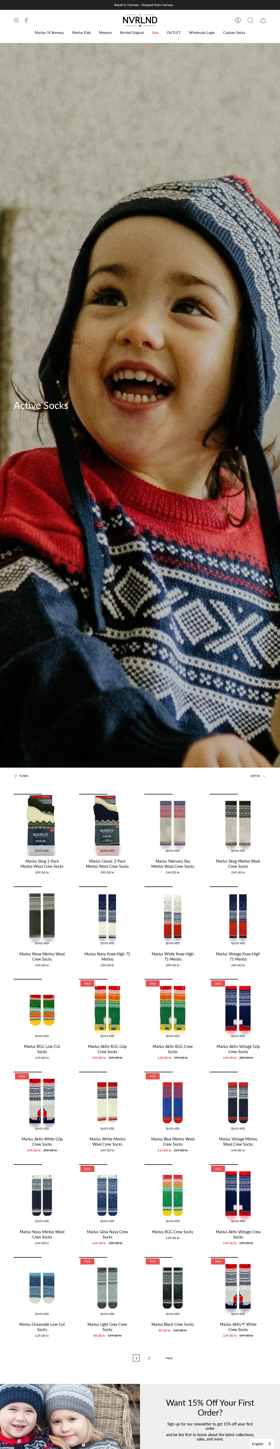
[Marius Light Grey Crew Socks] (107, 1288)
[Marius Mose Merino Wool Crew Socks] (42, 917)
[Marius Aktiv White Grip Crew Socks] (42, 1103)
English (257, 1444)
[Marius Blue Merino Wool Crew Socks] (172, 1103)
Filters (23, 776)
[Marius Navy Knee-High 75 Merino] (107, 917)
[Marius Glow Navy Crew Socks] (107, 1195)
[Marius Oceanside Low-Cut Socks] (42, 1288)
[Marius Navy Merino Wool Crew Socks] (42, 1195)
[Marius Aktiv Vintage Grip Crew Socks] (238, 1010)
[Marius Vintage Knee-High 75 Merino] (238, 917)
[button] (49, 33)
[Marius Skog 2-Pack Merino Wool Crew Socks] (42, 825)
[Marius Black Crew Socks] (172, 1288)
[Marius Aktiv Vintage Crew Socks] (238, 1195)
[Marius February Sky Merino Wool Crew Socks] (172, 825)
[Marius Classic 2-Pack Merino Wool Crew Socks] (107, 825)
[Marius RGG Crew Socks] (172, 1195)
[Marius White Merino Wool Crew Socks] (107, 1103)
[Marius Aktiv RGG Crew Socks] (172, 1010)
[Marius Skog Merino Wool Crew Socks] (238, 825)
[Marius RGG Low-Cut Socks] (42, 1010)
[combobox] (262, 1443)
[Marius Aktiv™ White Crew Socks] (238, 1288)
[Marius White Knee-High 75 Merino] (172, 917)
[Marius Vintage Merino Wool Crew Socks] (238, 1103)
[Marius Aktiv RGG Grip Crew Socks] (107, 1010)
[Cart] (263, 20)
